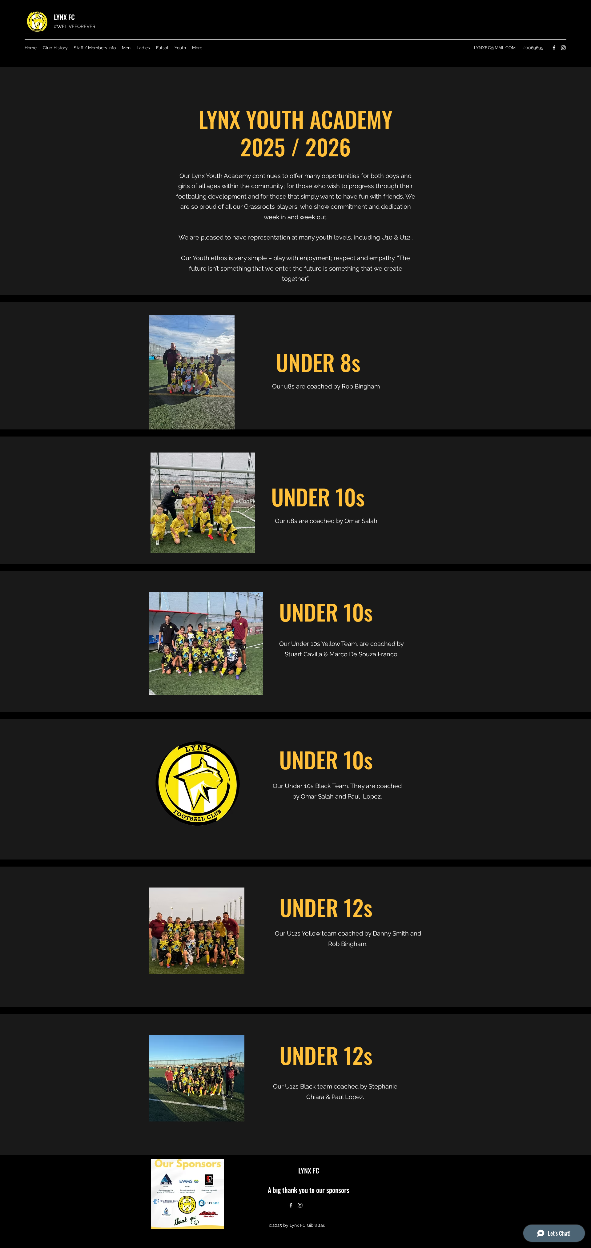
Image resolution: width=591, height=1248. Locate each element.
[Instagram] (563, 48)
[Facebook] (554, 48)
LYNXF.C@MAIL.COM (495, 47)
